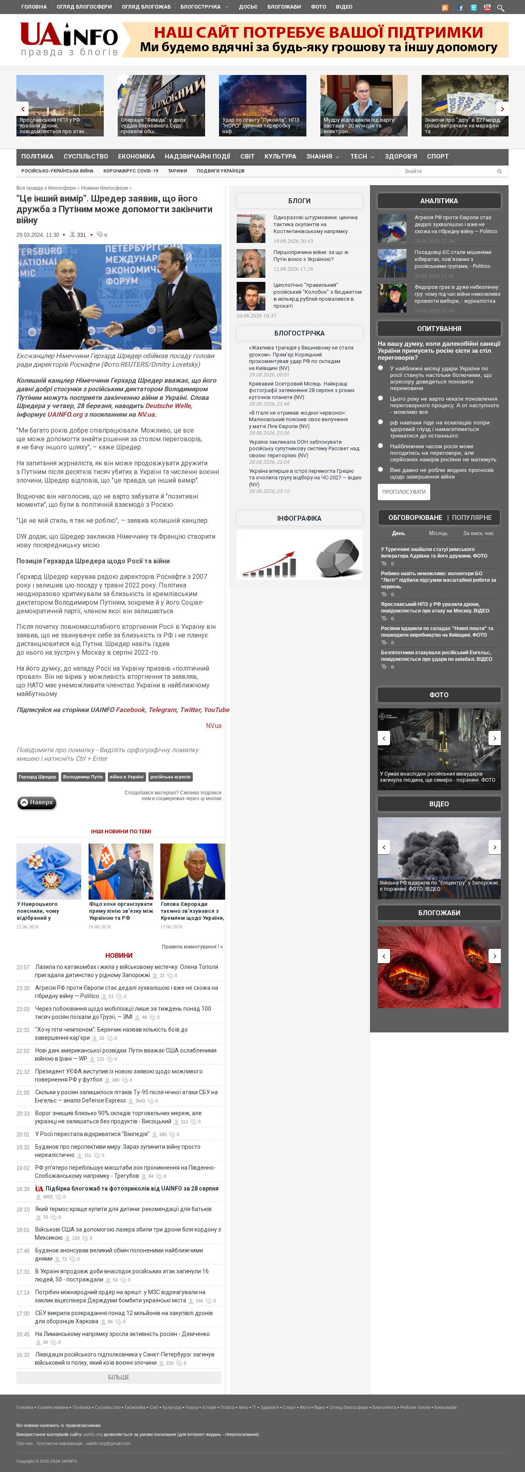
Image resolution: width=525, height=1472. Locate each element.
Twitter (190, 710)
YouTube (216, 710)
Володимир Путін (83, 776)
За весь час (478, 533)
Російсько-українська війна (57, 171)
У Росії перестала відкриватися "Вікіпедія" (92, 1134)
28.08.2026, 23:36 (269, 433)
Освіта (227, 1407)
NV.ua (146, 414)
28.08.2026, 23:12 (269, 491)
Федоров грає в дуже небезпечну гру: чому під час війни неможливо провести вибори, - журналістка (458, 294)
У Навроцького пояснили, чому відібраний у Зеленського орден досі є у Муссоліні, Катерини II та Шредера (48, 921)
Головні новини (52, 1407)
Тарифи (177, 171)
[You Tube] (486, 9)
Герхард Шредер (37, 776)
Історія (209, 1407)
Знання (316, 158)
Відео (344, 7)
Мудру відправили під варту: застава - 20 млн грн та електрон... (359, 125)
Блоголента (384, 1407)
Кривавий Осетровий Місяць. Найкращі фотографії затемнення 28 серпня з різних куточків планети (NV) (301, 390)
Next (504, 109)
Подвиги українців (220, 171)
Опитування (439, 329)
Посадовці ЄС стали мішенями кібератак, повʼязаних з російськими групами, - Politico (453, 259)
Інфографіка (299, 518)
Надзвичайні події (198, 156)
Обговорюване (415, 518)
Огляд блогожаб (146, 7)
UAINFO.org (64, 414)
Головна (34, 7)
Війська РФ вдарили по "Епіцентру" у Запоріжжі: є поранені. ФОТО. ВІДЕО (439, 886)
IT (254, 1407)
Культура (281, 156)
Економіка (136, 156)
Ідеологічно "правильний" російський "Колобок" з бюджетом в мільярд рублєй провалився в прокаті (318, 295)
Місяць (438, 533)
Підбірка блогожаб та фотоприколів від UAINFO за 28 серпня (132, 1188)
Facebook (130, 710)
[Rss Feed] (444, 9)
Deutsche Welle (168, 406)
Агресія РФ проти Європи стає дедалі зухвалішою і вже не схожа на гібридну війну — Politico (456, 224)
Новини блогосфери (104, 188)
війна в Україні (127, 776)
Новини (118, 955)
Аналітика (439, 201)
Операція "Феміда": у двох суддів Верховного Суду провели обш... (153, 125)
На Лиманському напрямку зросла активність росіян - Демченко (122, 1334)
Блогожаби (284, 7)
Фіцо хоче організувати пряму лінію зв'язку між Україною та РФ (121, 911)
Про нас (24, 1443)
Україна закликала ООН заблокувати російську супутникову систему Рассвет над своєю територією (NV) (304, 448)
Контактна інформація (59, 1443)
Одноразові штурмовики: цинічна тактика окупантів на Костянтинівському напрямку (316, 224)
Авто (243, 1407)
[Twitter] (472, 9)
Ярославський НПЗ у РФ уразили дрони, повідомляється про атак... (54, 125)
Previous (20, 109)
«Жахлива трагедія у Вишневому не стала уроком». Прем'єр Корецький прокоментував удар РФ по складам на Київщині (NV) (301, 358)
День (398, 533)
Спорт (438, 156)
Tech (356, 158)
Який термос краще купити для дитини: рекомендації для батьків (123, 1209)
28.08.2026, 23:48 (269, 404)
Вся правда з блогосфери (46, 188)
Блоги (299, 201)
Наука (191, 1407)
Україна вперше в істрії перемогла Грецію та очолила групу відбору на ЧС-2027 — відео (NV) (305, 478)
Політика (37, 156)
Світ (247, 156)
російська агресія (170, 776)
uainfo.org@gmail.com (108, 1443)
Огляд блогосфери (84, 7)
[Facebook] (458, 9)
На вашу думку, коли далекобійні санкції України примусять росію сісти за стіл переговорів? (439, 350)
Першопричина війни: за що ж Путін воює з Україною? (311, 255)
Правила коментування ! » (192, 947)
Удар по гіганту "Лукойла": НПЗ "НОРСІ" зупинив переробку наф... (260, 125)
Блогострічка (198, 8)
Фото (318, 7)
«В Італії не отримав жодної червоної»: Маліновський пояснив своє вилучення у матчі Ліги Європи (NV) (298, 419)
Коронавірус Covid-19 (130, 171)
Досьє (248, 7)
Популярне (472, 518)
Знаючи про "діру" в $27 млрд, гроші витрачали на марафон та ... (463, 125)
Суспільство (86, 156)
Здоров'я (401, 156)
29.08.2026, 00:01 (269, 375)
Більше (119, 1377)
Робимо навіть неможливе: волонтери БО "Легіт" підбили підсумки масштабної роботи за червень (438, 580)
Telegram (162, 710)
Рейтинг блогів (415, 1407)
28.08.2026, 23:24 (269, 462)
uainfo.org (93, 1434)
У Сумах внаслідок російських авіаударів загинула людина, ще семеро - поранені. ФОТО (437, 777)
